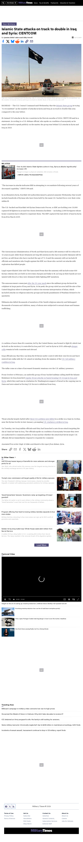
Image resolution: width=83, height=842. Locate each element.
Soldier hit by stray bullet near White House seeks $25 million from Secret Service (27, 529)
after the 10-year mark (37, 283)
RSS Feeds (27, 821)
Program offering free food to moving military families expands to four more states (28, 512)
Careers (64, 818)
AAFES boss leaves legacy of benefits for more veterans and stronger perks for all (28, 462)
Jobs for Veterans (67, 821)
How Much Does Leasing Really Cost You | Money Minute (31, 629)
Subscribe (26, 816)
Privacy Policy (8, 816)
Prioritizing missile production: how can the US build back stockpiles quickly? (37, 608)
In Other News (8, 457)
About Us (65, 816)
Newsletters (27, 818)
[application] (41, 579)
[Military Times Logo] (25, 3)
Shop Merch (27, 824)
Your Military (9, 24)
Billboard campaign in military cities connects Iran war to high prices (28, 708)
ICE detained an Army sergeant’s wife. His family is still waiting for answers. (31, 719)
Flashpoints (54, 3)
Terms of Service (9, 818)
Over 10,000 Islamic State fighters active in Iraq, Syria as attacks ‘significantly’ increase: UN (47, 167)
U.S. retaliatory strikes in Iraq (55, 422)
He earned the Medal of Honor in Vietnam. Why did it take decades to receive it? (32, 714)
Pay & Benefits (44, 3)
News (36, 3)
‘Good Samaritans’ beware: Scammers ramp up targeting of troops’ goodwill (27, 496)
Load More (41, 545)
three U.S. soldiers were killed (42, 419)
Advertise (46, 816)
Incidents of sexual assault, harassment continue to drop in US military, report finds (34, 730)
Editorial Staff (47, 824)
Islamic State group (64, 105)
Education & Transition (67, 3)
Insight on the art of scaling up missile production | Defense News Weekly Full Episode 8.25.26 (34, 603)
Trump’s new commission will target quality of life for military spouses (28, 478)
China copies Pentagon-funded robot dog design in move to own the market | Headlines (40, 619)
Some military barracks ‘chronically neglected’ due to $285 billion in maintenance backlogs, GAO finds (41, 725)
